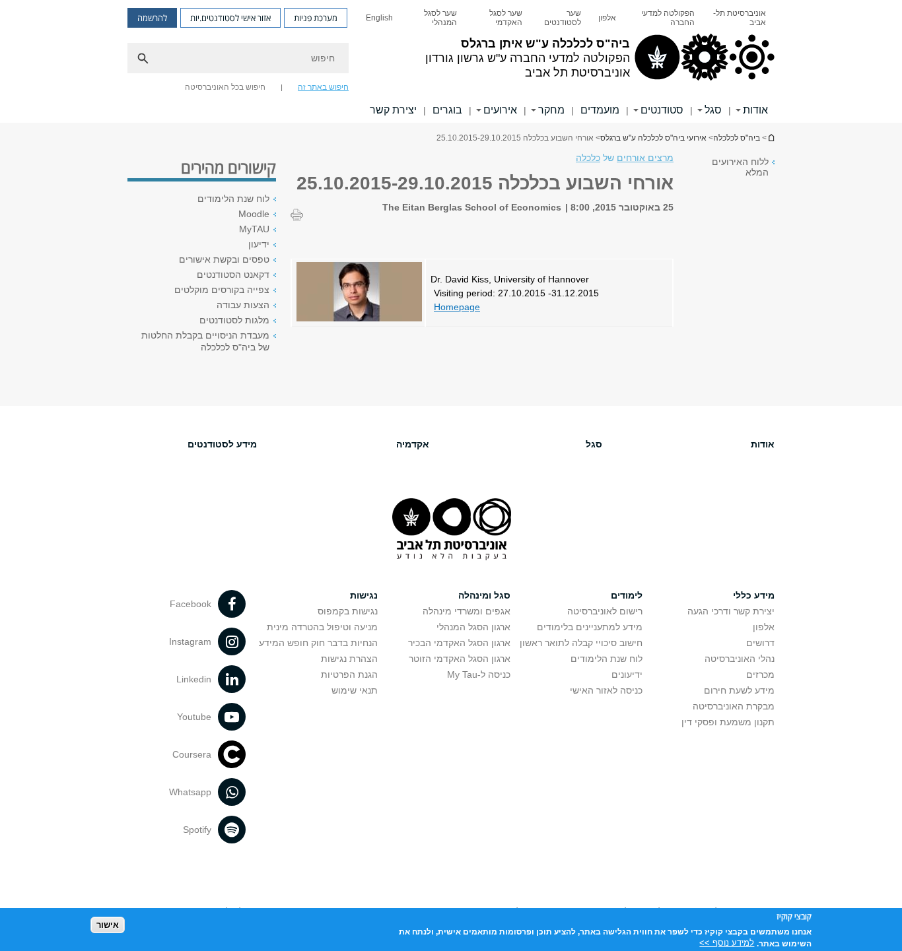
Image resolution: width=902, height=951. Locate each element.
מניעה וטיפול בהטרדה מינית (322, 627)
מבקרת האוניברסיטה (734, 706)
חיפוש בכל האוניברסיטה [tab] (225, 87)
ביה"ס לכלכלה (736, 138)
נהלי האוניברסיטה (740, 658)
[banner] (451, 61)
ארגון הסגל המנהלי (473, 627)
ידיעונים (626, 674)
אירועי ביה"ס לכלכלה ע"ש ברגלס (653, 138)
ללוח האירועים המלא (740, 167)
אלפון (607, 17)
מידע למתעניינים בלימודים (589, 627)
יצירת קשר (393, 109)
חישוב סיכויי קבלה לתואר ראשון (581, 643)
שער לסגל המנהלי (440, 18)
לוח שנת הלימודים (233, 198)
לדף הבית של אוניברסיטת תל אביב (771, 137)
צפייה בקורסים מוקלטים (221, 289)
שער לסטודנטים (562, 18)
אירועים (500, 109)
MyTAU (254, 229)
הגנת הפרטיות (349, 674)
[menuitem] (739, 18)
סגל (713, 109)
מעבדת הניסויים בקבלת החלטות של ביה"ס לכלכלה (205, 341)
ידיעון (258, 244)
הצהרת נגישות (349, 658)
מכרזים (760, 674)
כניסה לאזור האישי (606, 690)
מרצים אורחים (645, 157)
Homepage (457, 307)
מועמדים (599, 109)
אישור (107, 925)
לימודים (626, 595)
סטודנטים (662, 109)
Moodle (253, 214)
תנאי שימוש (354, 690)
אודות (755, 109)
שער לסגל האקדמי (505, 18)
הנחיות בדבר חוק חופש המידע (318, 643)
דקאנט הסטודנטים (233, 274)
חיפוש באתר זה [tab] (323, 87)
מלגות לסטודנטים (234, 320)
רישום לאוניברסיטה (604, 611)
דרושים (760, 643)
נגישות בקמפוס (348, 611)
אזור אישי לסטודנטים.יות (230, 18)
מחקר (551, 109)
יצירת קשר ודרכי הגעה (731, 611)
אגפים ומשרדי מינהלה (466, 611)
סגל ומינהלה (484, 595)
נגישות (364, 595)
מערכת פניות (315, 18)
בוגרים (447, 109)
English (379, 17)
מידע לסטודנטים (222, 444)
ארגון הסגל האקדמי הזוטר (459, 658)
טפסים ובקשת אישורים (224, 259)
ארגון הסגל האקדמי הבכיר (459, 643)
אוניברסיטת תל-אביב (739, 18)
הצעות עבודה (243, 305)
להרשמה (152, 18)
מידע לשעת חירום (739, 690)
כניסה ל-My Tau (478, 674)
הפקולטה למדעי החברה (668, 18)
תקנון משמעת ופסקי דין (728, 722)
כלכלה (588, 157)
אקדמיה (412, 444)
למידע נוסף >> (726, 943)
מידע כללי (754, 595)
